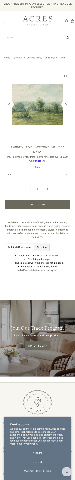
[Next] (65, 104)
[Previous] (9, 104)
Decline (37, 461)
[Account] (66, 21)
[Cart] (72, 21)
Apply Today (37, 345)
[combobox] (37, 37)
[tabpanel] (37, 263)
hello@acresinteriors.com (32, 270)
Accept (37, 452)
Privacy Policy (30, 443)
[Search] (67, 37)
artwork (18, 57)
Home (7, 57)
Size (37, 167)
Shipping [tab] (42, 247)
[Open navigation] (10, 20)
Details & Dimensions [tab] (19, 247)
